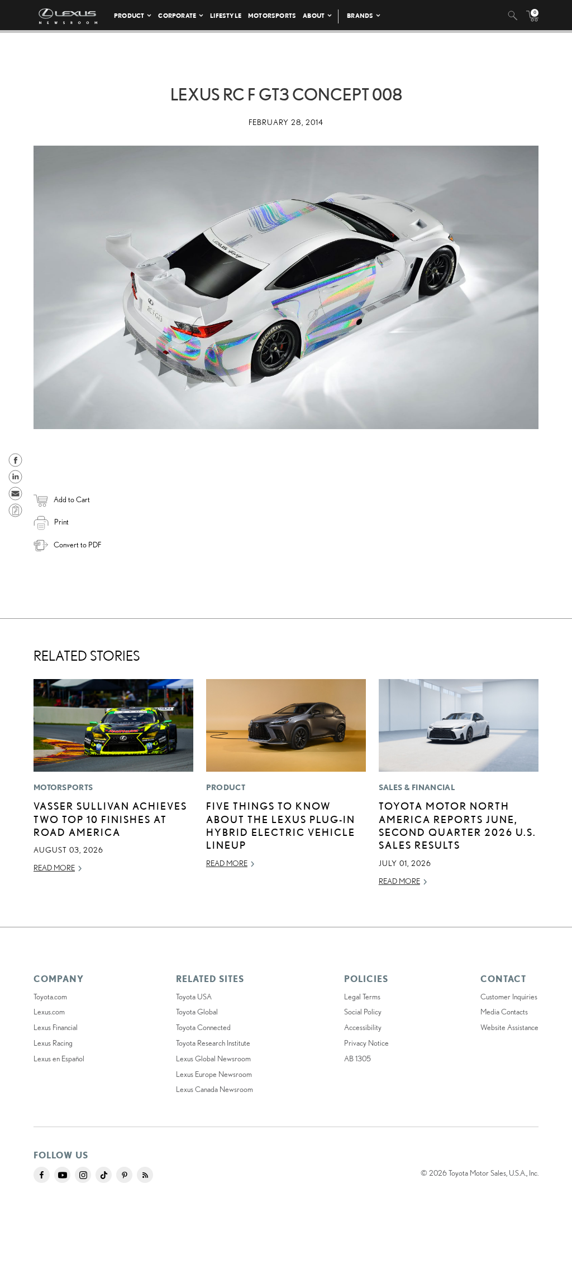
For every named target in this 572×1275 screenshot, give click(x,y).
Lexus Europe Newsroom (214, 1074)
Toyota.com (50, 996)
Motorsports (272, 15)
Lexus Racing (53, 1042)
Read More (54, 867)
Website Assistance (509, 1027)
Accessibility (363, 1027)
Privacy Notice (366, 1042)
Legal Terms (362, 996)
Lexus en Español (59, 1058)
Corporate (177, 15)
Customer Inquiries (508, 996)
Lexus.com (49, 1011)
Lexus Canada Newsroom (214, 1089)
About (314, 15)
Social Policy (363, 1011)
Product (129, 15)
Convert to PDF (77, 544)
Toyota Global (197, 1011)
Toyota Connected (203, 1027)
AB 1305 (357, 1058)
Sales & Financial (417, 787)
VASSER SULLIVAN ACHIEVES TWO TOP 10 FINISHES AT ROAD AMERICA (110, 819)
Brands (360, 15)
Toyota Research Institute (213, 1042)
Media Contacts (504, 1011)
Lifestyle (225, 15)
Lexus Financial (56, 1027)
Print (61, 521)
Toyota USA (194, 996)
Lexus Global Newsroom (213, 1058)
